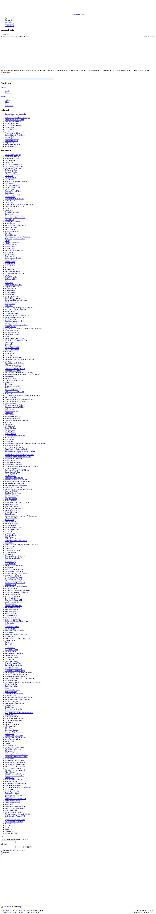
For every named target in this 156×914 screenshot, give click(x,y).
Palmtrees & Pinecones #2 (14, 478)
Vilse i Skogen (10, 772)
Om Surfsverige (6, 912)
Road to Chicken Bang (12, 187)
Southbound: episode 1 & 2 (14, 321)
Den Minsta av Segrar (12, 271)
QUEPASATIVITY (12, 129)
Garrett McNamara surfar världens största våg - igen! (22, 395)
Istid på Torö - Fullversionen (14, 774)
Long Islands (9, 252)
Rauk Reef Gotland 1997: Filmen (16, 757)
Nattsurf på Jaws (10, 604)
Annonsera (28, 912)
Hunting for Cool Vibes (13, 122)
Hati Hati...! (9, 306)
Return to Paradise (11, 172)
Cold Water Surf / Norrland (14, 166)
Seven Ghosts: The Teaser (14, 577)
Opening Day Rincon (12, 793)
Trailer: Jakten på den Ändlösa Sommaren (19, 204)
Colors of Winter (10, 178)
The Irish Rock (10, 426)
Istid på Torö (9, 778)
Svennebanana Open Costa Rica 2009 (18, 787)
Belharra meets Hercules (13, 258)
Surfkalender (9, 26)
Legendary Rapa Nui (12, 287)
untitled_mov (9, 548)
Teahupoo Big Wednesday (14, 732)
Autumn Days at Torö (12, 195)
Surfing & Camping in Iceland (15, 273)
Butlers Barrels (10, 514)
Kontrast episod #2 (11, 609)
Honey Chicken (10, 428)
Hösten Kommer (10, 652)
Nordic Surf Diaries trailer (13, 694)
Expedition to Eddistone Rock (15, 764)
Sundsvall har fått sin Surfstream (16, 676)
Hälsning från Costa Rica (13, 739)
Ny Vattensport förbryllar (13, 709)
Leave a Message (11, 560)
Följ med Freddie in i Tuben (14, 120)
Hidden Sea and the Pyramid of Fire (17, 315)
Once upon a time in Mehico (14, 407)
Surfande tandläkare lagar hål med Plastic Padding (22, 466)
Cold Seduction (10, 160)
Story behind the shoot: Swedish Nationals (19, 399)
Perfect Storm (9, 193)
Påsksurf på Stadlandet (12, 474)
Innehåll (3, 96)
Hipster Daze (9, 382)
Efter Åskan (9, 537)
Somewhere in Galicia (12, 472)
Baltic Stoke (9, 214)
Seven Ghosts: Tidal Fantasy (14, 571)
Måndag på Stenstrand (12, 346)
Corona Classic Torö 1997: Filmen (16, 755)
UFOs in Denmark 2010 (13, 619)
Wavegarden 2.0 (10, 327)
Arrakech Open (10, 430)
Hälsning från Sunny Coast (14, 250)
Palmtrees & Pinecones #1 (14, 487)
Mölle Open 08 (10, 797)
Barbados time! (10, 254)
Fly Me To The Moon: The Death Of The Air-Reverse (23, 329)
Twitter (152, 912)
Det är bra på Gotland (12, 594)
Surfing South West (11, 313)
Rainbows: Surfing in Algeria (15, 762)
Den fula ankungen (11, 411)
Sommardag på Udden (12, 133)
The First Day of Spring (13, 493)
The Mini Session (11, 246)
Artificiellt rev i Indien (12, 711)
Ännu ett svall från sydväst (14, 508)
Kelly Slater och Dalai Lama (14, 363)
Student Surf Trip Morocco (14, 380)
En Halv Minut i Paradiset (13, 822)
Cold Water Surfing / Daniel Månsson (17, 470)
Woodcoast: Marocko (12, 174)
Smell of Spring (10, 235)
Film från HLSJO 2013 (13, 367)
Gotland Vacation (11, 655)
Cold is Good (9, 220)
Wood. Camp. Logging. (13, 155)
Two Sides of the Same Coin (14, 216)
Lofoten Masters (10, 292)
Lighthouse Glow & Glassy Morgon (17, 621)
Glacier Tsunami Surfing (13, 812)
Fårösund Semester (11, 495)
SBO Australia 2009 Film (13, 780)
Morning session (10, 525)
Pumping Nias (10, 304)
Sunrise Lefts (9, 707)
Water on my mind (11, 781)
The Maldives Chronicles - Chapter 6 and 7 (19, 455)
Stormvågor (9, 831)
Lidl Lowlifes (9, 554)
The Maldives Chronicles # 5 (15, 458)
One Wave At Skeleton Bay (14, 392)
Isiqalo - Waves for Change (14, 566)
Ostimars (8, 361)
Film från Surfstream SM (13, 600)
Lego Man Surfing (11, 686)
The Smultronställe (11, 141)
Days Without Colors (12, 348)
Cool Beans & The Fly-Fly (14, 558)
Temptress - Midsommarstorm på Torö (18, 457)
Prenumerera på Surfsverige (12, 907)
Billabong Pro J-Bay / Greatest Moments (18, 673)
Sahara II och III (10, 705)
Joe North (8, 384)
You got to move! (11, 588)
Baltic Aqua (9, 162)
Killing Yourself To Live (13, 539)
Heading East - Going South (14, 338)
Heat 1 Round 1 (10, 434)
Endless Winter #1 (11, 636)
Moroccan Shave (10, 244)
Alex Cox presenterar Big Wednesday (17, 237)
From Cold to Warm (12, 212)
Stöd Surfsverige (18, 912)
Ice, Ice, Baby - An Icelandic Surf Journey (19, 372)
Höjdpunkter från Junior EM (14, 703)
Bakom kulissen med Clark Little (16, 634)
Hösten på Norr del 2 (12, 510)
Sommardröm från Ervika (13, 285)
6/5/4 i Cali (9, 531)
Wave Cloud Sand (11, 715)
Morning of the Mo (11, 615)
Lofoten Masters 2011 (12, 529)
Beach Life (9, 344)
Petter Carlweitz (149, 910)
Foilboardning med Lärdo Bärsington (17, 118)
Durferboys (9, 210)
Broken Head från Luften (13, 665)
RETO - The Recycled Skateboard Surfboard (20, 359)
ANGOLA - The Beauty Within (16, 309)
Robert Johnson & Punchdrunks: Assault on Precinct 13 (23, 374)
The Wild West (10, 262)
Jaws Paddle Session (12, 598)
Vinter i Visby (9, 741)
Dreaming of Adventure (13, 168)
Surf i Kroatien (10, 264)
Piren (7, 688)
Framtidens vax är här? (12, 386)
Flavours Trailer (10, 818)
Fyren (7, 281)
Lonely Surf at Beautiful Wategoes (16, 592)
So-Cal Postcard (10, 351)
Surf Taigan (9, 267)
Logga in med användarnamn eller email (14, 839)
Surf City (8, 827)
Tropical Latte (9, 353)
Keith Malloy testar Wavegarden (16, 485)
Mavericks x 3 (10, 751)
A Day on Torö (10, 623)
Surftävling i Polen (11, 657)
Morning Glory (10, 441)
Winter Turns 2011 (11, 146)
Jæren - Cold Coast (11, 231)
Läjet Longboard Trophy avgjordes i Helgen (20, 451)
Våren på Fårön (10, 378)
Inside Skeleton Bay (12, 123)
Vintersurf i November (12, 144)
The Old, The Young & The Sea (16, 340)
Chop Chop (9, 413)
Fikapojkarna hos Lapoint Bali (15, 436)
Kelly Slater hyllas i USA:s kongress (17, 699)
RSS (41, 912)
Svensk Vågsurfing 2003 (13, 164)
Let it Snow (9, 789)
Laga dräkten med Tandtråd (14, 718)
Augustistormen (10, 497)
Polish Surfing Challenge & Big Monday (18, 308)
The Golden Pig (10, 745)
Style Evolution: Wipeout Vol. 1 (15, 816)
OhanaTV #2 (9, 202)
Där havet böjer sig (11, 260)
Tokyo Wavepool (11, 810)
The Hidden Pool (11, 680)
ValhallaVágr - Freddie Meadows (16, 181)
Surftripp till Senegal (12, 667)
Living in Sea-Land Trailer (14, 405)
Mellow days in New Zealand (15, 239)
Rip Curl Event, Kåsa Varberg (15, 808)
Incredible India (10, 535)
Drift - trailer (9, 415)
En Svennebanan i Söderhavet (15, 116)
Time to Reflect (10, 248)
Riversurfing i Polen (12, 334)
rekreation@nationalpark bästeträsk (17, 420)
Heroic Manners (10, 397)
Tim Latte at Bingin (11, 330)
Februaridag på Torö (12, 158)
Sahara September (11, 640)
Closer (7, 241)
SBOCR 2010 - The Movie (14, 569)
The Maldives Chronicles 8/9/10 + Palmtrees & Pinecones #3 (25, 443)
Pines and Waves (10, 201)
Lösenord (4, 844)
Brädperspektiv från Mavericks (15, 114)
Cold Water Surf (10, 183)
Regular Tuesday (10, 646)
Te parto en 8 (9, 376)
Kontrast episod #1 (11, 611)
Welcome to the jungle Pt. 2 (14, 365)
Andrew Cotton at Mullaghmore (16, 480)
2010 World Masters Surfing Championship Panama (22, 682)
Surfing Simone (10, 288)
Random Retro (10, 432)
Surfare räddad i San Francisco (15, 783)
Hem (6, 18)
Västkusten (9, 829)
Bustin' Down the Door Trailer (15, 806)
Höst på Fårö (9, 734)
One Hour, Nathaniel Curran (14, 206)
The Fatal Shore (10, 585)
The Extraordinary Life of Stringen (16, 573)
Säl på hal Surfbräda (12, 139)
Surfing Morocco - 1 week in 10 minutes (18, 814)
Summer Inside (10, 223)
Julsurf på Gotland (11, 613)
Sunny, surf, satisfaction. (13, 462)
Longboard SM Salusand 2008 (15, 799)
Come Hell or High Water (13, 357)
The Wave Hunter (11, 617)
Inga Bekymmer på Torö (13, 663)
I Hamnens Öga (10, 562)
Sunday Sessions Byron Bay (14, 602)
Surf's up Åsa (9, 659)
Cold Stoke (9, 233)
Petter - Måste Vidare (12, 512)
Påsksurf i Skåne (10, 726)
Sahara (7, 743)
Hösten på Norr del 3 (12, 504)
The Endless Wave (11, 833)
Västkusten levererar (12, 302)
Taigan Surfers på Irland (13, 575)
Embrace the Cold (11, 170)
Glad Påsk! (9, 728)
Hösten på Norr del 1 (12, 523)
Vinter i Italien (10, 229)
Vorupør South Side (11, 701)
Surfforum (8, 22)
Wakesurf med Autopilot (13, 445)
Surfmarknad (9, 24)
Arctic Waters (9, 342)
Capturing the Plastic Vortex (14, 747)
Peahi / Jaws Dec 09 (12, 791)
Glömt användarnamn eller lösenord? (13, 850)
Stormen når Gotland (12, 627)
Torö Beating (9, 632)
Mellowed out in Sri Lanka (14, 388)
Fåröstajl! (8, 625)
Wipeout (8, 422)
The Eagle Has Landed (13, 371)
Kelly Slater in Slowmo (13, 749)
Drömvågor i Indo (11, 279)
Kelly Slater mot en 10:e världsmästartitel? (19, 713)
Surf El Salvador (10, 319)
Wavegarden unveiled (12, 596)
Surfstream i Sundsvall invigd (15, 671)
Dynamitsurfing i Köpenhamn (15, 820)
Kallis (7, 642)
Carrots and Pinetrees (12, 185)
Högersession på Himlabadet (14, 653)
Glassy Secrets (10, 197)
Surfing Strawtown (11, 323)
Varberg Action (10, 311)
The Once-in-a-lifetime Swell (15, 583)
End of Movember (11, 277)
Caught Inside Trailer (12, 684)
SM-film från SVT (11, 518)
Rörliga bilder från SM (12, 522)
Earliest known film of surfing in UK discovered (21, 516)
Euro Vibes (9, 283)
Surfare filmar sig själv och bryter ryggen (18, 697)
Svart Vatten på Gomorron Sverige (16, 449)
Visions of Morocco (11, 390)
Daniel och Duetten (11, 730)
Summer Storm (10, 533)
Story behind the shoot (12, 418)
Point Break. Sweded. (12, 716)
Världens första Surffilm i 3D (15, 766)
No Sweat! (8, 424)
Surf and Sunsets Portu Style (14, 135)
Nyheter (3, 87)
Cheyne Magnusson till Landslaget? (17, 674)
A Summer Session (11, 650)
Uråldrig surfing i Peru (12, 690)
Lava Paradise (10, 265)
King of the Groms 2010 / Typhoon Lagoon (19, 678)
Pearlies (7, 825)
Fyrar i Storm (9, 759)
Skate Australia (10, 648)
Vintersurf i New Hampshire (14, 483)
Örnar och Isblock (11, 491)
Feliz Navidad (10, 409)
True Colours (9, 439)
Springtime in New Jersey (13, 720)
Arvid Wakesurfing (11, 661)
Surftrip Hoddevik (11, 137)
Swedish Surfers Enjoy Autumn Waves (18, 638)
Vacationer (8, 208)
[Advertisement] (53, 7)
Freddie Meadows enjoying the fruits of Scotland (21, 544)
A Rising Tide (9, 269)
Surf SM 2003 (10, 824)
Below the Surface (11, 403)
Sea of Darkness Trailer (13, 768)
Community (9, 20)
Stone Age (8, 394)
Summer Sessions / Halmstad (15, 453)
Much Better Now (11, 460)
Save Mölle (9, 804)
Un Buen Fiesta (10, 476)
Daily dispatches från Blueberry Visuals (18, 489)
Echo (7, 336)
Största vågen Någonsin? (13, 785)
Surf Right (8, 355)
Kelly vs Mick (10, 722)
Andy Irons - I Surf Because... (15, 630)
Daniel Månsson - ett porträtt (14, 317)
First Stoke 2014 (10, 256)
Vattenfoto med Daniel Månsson (16, 587)
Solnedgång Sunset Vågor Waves (16, 325)
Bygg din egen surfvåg (12, 243)
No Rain (8, 275)
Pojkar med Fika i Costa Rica (15, 401)
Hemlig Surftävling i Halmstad (15, 738)
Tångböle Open (10, 695)
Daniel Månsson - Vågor (13, 527)
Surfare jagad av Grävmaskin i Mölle (17, 590)
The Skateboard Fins (12, 157)
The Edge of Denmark (12, 222)
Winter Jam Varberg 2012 (13, 416)
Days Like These (11, 227)
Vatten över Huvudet (12, 753)
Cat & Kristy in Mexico (13, 298)
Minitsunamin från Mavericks (15, 760)
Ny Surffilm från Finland (13, 579)
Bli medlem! (5, 852)
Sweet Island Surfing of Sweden (16, 300)
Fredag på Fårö (10, 290)
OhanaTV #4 (9, 189)
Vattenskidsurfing (11, 692)
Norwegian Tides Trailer (13, 802)
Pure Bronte (9, 543)
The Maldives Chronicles (13, 464)
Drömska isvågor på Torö (13, 606)
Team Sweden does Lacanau (14, 447)
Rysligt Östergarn (11, 499)
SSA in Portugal (10, 564)
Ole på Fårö (9, 176)
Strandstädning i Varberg (13, 795)
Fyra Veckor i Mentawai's (13, 669)
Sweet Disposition (11, 501)
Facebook (146, 912)
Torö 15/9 (8, 644)
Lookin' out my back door (13, 125)
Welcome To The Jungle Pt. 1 (15, 369)
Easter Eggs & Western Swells (15, 218)
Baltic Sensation (10, 294)
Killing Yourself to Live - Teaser (16, 541)
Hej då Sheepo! (10, 629)
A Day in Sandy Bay (12, 468)
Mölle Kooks (9, 127)
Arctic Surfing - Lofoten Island (15, 225)
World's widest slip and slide (14, 581)
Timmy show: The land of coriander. (17, 502)
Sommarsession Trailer (12, 801)
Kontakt (36, 912)
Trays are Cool (10, 143)
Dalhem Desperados (12, 724)
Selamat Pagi (9, 131)
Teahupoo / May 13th (12, 332)
